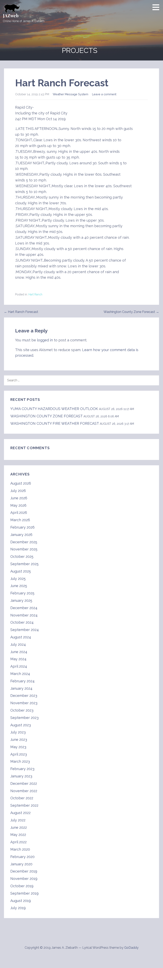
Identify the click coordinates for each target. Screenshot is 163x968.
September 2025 (24, 564)
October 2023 (21, 710)
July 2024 (18, 644)
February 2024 (22, 681)
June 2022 (18, 827)
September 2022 (24, 805)
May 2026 (18, 505)
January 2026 (21, 535)
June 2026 (18, 498)
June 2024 (18, 652)
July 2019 (18, 908)
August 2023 (20, 725)
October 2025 (21, 556)
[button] (157, 7)
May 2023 (18, 747)
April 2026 (18, 512)
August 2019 (20, 901)
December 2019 (23, 871)
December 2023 (23, 695)
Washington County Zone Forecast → (131, 312)
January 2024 (21, 688)
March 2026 (20, 520)
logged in (45, 340)
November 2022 (23, 791)
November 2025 (23, 549)
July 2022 (17, 820)
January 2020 (21, 864)
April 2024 (18, 666)
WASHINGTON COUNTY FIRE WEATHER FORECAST (54, 423)
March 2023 (20, 761)
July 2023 (18, 732)
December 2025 (23, 542)
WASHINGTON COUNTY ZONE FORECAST (46, 416)
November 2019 (23, 878)
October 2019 (21, 886)
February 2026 (22, 527)
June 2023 (18, 739)
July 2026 (18, 491)
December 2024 (23, 608)
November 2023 (23, 703)
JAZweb (10, 16)
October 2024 (22, 622)
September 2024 (24, 630)
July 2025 (18, 579)
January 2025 (21, 600)
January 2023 (21, 776)
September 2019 (24, 893)
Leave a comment (104, 94)
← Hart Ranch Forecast (21, 312)
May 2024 (18, 659)
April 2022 (18, 842)
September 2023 (24, 718)
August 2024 (20, 637)
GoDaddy (131, 947)
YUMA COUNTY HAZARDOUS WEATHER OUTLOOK (54, 409)
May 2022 (18, 835)
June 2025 (18, 586)
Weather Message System (70, 94)
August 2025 (20, 571)
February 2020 (22, 857)
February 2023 (22, 769)
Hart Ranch (35, 294)
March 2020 (20, 849)
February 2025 (22, 593)
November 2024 (24, 615)
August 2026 (20, 483)
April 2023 (18, 754)
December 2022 (23, 783)
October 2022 (21, 798)
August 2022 (20, 813)
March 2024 (20, 674)
